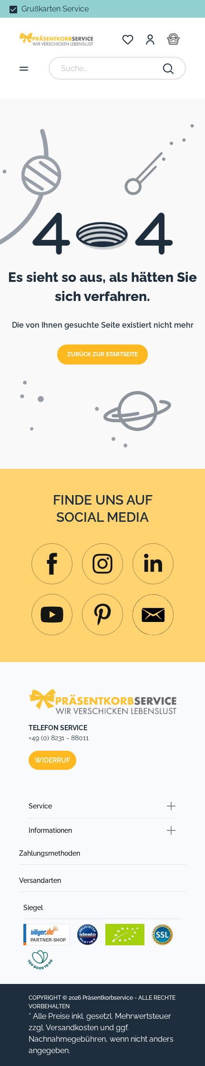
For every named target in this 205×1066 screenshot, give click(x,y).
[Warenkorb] (173, 39)
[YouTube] (51, 614)
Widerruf (52, 760)
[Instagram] (51, 563)
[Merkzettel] (128, 39)
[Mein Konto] (150, 39)
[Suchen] (169, 68)
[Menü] (24, 68)
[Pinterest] (102, 614)
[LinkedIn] (153, 563)
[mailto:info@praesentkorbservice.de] (153, 614)
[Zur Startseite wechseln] (56, 38)
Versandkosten (72, 1027)
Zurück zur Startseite (102, 355)
